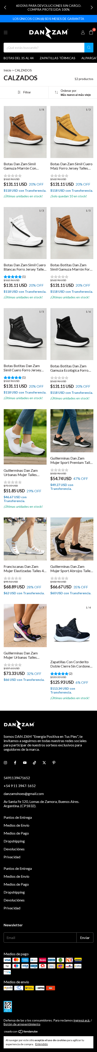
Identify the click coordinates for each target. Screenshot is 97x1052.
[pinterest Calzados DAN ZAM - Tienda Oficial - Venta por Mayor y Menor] (54, 762)
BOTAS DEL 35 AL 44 (19, 58)
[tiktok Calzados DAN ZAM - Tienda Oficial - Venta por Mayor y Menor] (34, 762)
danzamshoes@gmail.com (24, 793)
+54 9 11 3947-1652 (20, 785)
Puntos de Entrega (18, 817)
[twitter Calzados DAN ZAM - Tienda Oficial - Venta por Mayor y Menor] (44, 762)
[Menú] (6, 33)
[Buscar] (88, 47)
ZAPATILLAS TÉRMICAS (57, 58)
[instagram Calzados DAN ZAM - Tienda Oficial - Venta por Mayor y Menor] (5, 762)
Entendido (41, 1044)
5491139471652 (17, 778)
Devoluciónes (14, 849)
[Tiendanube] (21, 1032)
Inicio (7, 70)
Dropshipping (14, 841)
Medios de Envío (16, 825)
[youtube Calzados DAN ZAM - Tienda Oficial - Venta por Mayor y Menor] (25, 762)
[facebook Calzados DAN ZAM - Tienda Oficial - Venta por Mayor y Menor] (15, 762)
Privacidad (12, 857)
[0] (91, 32)
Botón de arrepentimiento (22, 1024)
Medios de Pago (16, 833)
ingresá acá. (82, 1020)
